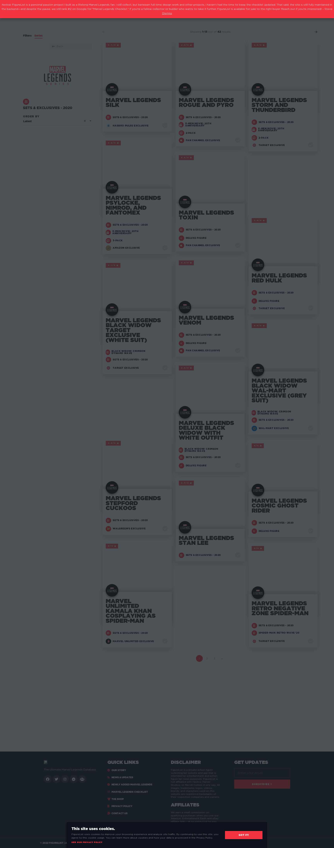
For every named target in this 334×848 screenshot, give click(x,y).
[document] (167, 424)
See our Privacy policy (87, 842)
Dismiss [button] (167, 13)
